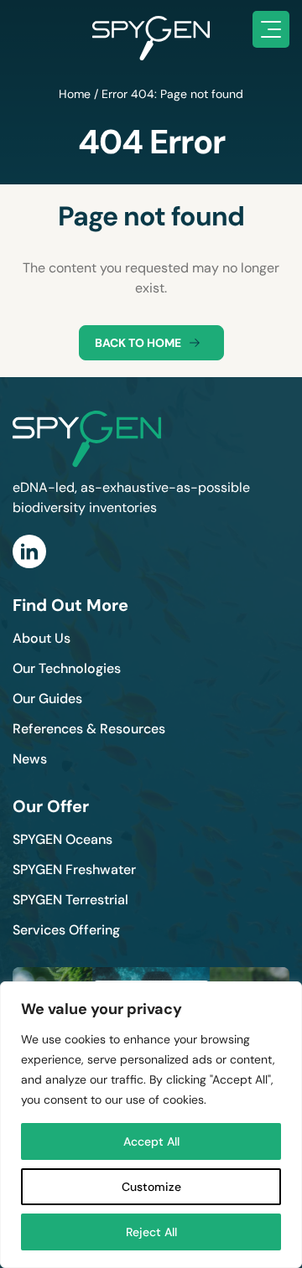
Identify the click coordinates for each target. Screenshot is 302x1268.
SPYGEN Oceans (62, 839)
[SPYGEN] (151, 29)
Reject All (151, 1232)
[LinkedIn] (29, 551)
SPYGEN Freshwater (74, 869)
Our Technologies (67, 668)
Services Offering (66, 930)
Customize (151, 1186)
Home (75, 93)
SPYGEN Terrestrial (70, 899)
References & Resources (89, 729)
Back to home (138, 342)
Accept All (151, 1141)
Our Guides (47, 698)
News (30, 759)
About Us (41, 638)
